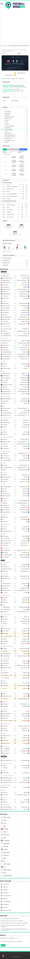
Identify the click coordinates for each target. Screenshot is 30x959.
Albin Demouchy (6, 262)
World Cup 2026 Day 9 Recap (7, 918)
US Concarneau (10, 217)
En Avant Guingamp (8, 85)
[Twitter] (12, 957)
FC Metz (6, 122)
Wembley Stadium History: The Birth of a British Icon (12, 923)
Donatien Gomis (6, 260)
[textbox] (22, 53)
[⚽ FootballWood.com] (15, 5)
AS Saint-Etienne (8, 111)
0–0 (23, 193)
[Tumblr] (17, 957)
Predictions (21, 78)
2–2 (23, 186)
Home (2, 45)
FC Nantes (7, 142)
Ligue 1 (4, 826)
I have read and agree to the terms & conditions (12, 941)
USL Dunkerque (8, 127)
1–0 (23, 191)
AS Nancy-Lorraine (8, 118)
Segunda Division (7, 869)
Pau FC (6, 131)
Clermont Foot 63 (8, 138)
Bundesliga (5, 829)
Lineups (12, 78)
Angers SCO (9, 212)
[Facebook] (11, 957)
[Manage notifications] (3, 956)
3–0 (23, 198)
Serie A (4, 823)
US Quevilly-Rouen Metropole (10, 90)
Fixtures (5, 45)
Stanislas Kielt (5, 265)
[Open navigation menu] (1, 4)
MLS (4, 861)
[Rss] (10, 957)
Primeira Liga (6, 834)
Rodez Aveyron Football (9, 116)
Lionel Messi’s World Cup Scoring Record (9, 920)
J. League (5, 849)
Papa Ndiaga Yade (21, 72)
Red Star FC (7, 124)
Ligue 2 (12, 57)
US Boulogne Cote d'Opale (10, 136)
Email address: (4, 938)
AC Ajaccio (8, 198)
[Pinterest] (14, 957)
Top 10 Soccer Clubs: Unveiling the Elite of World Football (13, 925)
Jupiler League (6, 852)
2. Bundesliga (6, 840)
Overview (3, 78)
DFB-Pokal (5, 846)
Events (8, 78)
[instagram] (18, 957)
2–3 (22, 217)
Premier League (6, 817)
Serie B (4, 837)
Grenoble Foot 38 (8, 133)
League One (6, 855)
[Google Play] (19, 957)
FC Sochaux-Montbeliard (9, 125)
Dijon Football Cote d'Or (9, 140)
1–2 (23, 196)
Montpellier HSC (8, 115)
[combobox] (22, 53)
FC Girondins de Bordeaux (11, 193)
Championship (6, 843)
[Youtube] (15, 957)
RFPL (4, 867)
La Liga (4, 820)
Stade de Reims (8, 113)
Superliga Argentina (7, 875)
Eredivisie (5, 831)
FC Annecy (7, 120)
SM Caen (8, 191)
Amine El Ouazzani (8, 75)
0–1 (22, 212)
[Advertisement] (15, 25)
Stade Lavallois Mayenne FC (10, 135)
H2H (16, 78)
